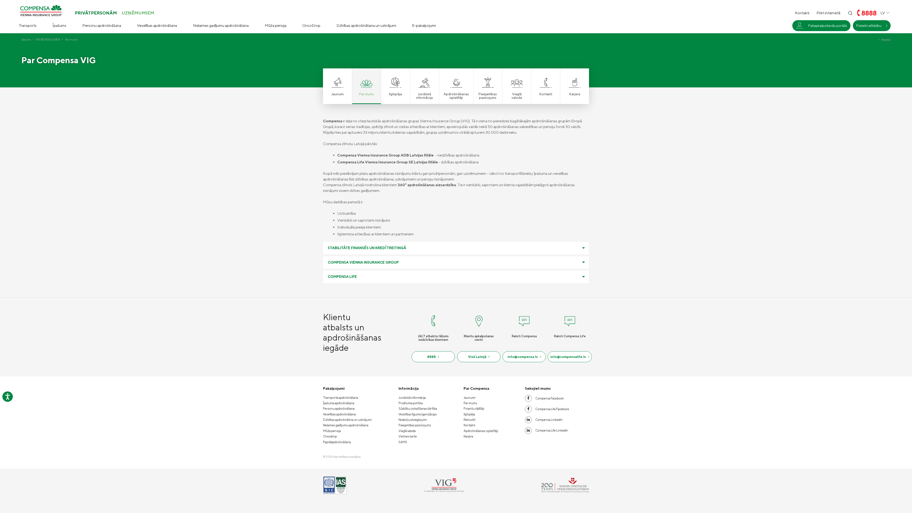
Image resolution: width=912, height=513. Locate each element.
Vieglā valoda (407, 431)
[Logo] (41, 10)
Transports (28, 25)
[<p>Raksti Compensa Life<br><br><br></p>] (569, 320)
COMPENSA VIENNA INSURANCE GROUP (363, 262)
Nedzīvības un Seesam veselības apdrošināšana (819, 45)
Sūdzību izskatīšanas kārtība (418, 408)
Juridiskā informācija (412, 397)
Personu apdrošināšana (101, 25)
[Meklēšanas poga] (850, 13)
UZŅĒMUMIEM (138, 13)
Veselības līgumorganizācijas (418, 414)
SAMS (403, 442)
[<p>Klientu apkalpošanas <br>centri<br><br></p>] (478, 320)
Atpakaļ (886, 39)
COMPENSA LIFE (342, 277)
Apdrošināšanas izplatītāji (481, 431)
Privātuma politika (411, 403)
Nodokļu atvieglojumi (413, 420)
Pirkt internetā (828, 13)
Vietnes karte (408, 436)
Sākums (26, 39)
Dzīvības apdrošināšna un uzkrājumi (347, 420)
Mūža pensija (275, 25)
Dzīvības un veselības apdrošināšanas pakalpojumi (818, 59)
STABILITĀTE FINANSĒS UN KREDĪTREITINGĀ (367, 248)
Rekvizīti (469, 420)
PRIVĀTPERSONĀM (96, 13)
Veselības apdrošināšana (157, 25)
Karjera (468, 436)
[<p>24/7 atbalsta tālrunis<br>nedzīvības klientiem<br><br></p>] (433, 320)
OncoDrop (311, 25)
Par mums (470, 403)
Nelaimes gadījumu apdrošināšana (221, 25)
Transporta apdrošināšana (340, 397)
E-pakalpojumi (424, 25)
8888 (869, 13)
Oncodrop (330, 436)
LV (882, 13)
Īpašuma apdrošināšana (338, 403)
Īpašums (59, 25)
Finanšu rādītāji (474, 408)
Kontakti (802, 13)
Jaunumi (469, 397)
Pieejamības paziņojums (415, 425)
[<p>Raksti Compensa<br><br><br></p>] (524, 320)
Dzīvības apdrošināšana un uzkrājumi (366, 25)
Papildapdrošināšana (337, 442)
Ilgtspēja (469, 414)
